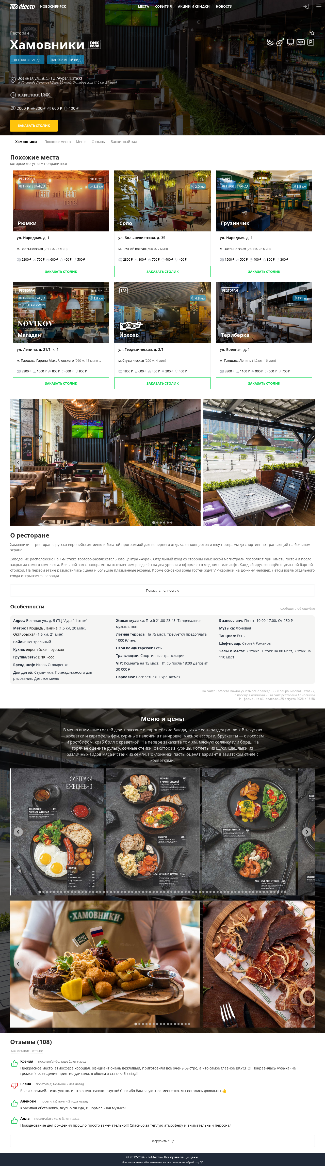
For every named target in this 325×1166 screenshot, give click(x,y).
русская (57, 649)
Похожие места (57, 141)
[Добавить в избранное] (312, 33)
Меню (81, 141)
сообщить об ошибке (297, 608)
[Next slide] (306, 462)
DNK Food (46, 657)
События (163, 6)
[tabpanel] (105, 462)
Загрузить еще (162, 1141)
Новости (224, 6)
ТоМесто (22, 6)
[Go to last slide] (18, 462)
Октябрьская (24, 634)
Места (143, 6)
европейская (37, 649)
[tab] (153, 522)
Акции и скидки (194, 6)
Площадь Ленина (42, 628)
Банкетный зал (124, 141)
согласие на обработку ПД (186, 1162)
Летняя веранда (27, 60)
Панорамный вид (65, 60)
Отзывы (99, 141)
